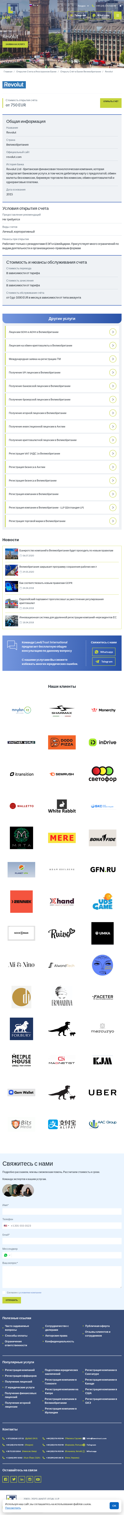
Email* (6, 1234)
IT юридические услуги (20, 1387)
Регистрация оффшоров (21, 1375)
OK (114, 1505)
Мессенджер (10, 1248)
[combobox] (6, 1226)
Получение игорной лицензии (18, 1404)
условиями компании (30, 1292)
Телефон (7, 1219)
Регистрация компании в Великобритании (61, 1400)
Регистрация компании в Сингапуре (101, 1371)
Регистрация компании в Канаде (101, 1381)
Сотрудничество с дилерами (57, 1327)
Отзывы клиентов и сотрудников (97, 1333)
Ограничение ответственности (16, 1343)
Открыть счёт (110, 101)
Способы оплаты (16, 1335)
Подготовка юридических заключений (61, 1371)
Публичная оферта (97, 1325)
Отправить (12, 1300)
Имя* (5, 1205)
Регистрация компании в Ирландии (61, 1410)
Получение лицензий (18, 1381)
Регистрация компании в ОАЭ (101, 1400)
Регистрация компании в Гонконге (61, 1381)
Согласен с (13, 1292)
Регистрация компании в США (101, 1391)
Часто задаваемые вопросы (17, 1327)
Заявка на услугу (15, 44)
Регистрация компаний (20, 1369)
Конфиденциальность (59, 1341)
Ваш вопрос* (10, 1262)
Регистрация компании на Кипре (61, 1391)
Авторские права (56, 1335)
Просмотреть (13, 1507)
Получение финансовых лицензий (20, 1395)
